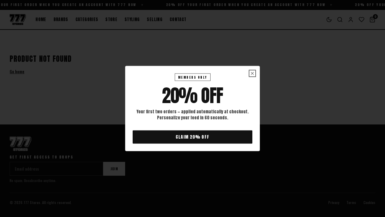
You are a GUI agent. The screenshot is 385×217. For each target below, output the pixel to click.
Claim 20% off (192, 137)
